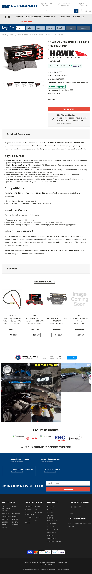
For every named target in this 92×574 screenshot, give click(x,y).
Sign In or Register (54, 541)
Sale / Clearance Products (6, 508)
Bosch (27, 520)
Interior (15, 519)
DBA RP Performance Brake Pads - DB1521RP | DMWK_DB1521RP (35, 320)
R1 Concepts (29, 506)
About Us (64, 17)
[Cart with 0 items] (90, 11)
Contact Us (78, 17)
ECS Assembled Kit (29, 513)
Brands (19, 17)
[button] (86, 11)
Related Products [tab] (44, 281)
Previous (4, 83)
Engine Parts (6, 516)
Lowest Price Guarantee (65, 4)
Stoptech (38, 512)
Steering (5, 525)
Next (43, 83)
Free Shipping (84, 4)
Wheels (4, 528)
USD (76, 533)
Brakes (14, 506)
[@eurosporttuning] (18, 357)
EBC (36, 509)
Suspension (16, 525)
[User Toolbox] (81, 11)
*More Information (16, 462)
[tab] (46, 134)
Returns (50, 515)
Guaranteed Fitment (47, 4)
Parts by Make (32, 17)
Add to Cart (13, 335)
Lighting (5, 522)
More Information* (47, 462)
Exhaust (15, 516)
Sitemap (50, 535)
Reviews (50, 512)
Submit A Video (52, 530)
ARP (36, 520)
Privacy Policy (52, 533)
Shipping (50, 518)
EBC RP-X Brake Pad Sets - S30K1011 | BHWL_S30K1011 (79, 320)
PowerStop (29, 509)
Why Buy (50, 509)
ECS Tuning (29, 517)
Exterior (5, 519)
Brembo (37, 506)
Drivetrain (16, 513)
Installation (50, 17)
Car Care (5, 513)
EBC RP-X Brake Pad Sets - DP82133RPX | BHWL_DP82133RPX (57, 320)
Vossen (37, 517)
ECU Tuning (51, 527)
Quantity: (51, 99)
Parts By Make (52, 521)
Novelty (15, 522)
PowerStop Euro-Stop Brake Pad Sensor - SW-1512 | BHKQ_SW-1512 (12, 320)
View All (27, 523)
